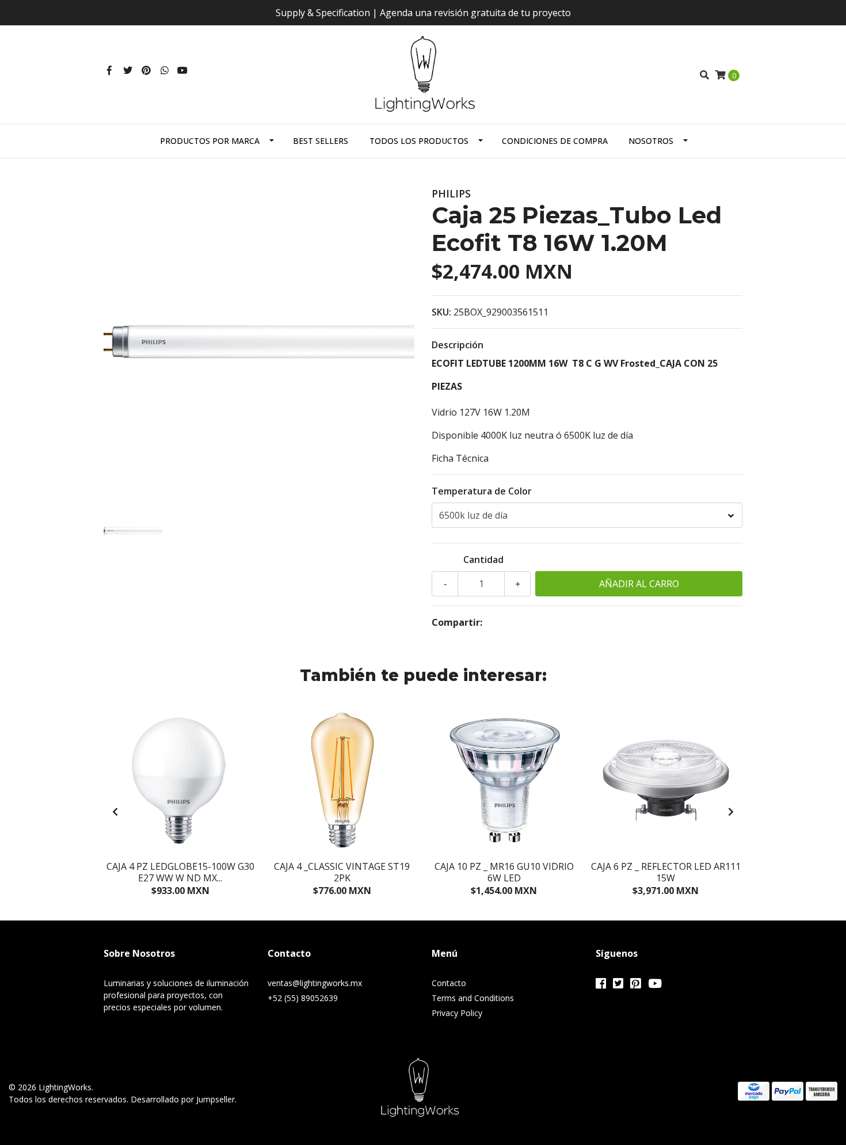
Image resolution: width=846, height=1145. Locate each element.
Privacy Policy (457, 1012)
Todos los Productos (418, 140)
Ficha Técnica (460, 458)
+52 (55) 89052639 (303, 997)
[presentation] (115, 811)
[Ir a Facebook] (109, 70)
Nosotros (650, 140)
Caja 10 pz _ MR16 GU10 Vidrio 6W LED (504, 872)
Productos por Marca (210, 140)
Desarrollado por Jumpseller (183, 1099)
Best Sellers (320, 140)
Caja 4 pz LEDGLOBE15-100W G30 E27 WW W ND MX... (180, 872)
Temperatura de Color (482, 491)
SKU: (441, 312)
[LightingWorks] (423, 73)
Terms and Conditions (473, 997)
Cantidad (483, 559)
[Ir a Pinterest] (146, 70)
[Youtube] (182, 70)
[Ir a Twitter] (128, 70)
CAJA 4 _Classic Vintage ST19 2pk (342, 872)
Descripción (457, 344)
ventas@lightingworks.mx (315, 982)
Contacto (449, 982)
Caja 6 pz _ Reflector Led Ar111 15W (666, 872)
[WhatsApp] (164, 70)
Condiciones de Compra (555, 140)
